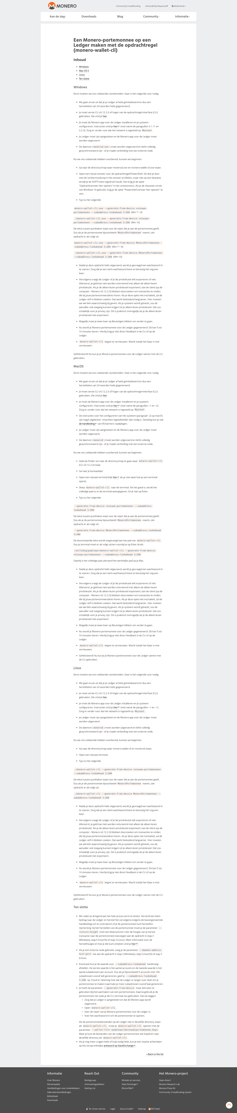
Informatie (182, 16)
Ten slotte (84, 78)
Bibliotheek (52, 1096)
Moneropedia (53, 1084)
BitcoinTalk (127, 1088)
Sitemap (142, 1108)
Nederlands (179, 6)
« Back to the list (154, 1054)
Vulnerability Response (156, 6)
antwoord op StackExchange (119, 1045)
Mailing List (89, 1088)
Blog (120, 16)
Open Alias (164, 1080)
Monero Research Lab (169, 1084)
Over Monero (53, 1080)
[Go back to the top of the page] (229, 1105)
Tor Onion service (97, 1108)
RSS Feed (155, 1108)
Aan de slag (57, 16)
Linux (82, 74)
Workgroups (90, 1080)
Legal (112, 1108)
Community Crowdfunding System (175, 1092)
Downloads (89, 16)
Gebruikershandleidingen (59, 1092)
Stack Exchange (129, 1084)
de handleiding (87, 423)
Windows (84, 66)
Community (150, 16)
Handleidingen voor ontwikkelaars (63, 1088)
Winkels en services (131, 1080)
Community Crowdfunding (128, 6)
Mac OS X (84, 70)
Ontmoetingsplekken (94, 1084)
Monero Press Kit (167, 1088)
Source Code (126, 1108)
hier (105, 116)
